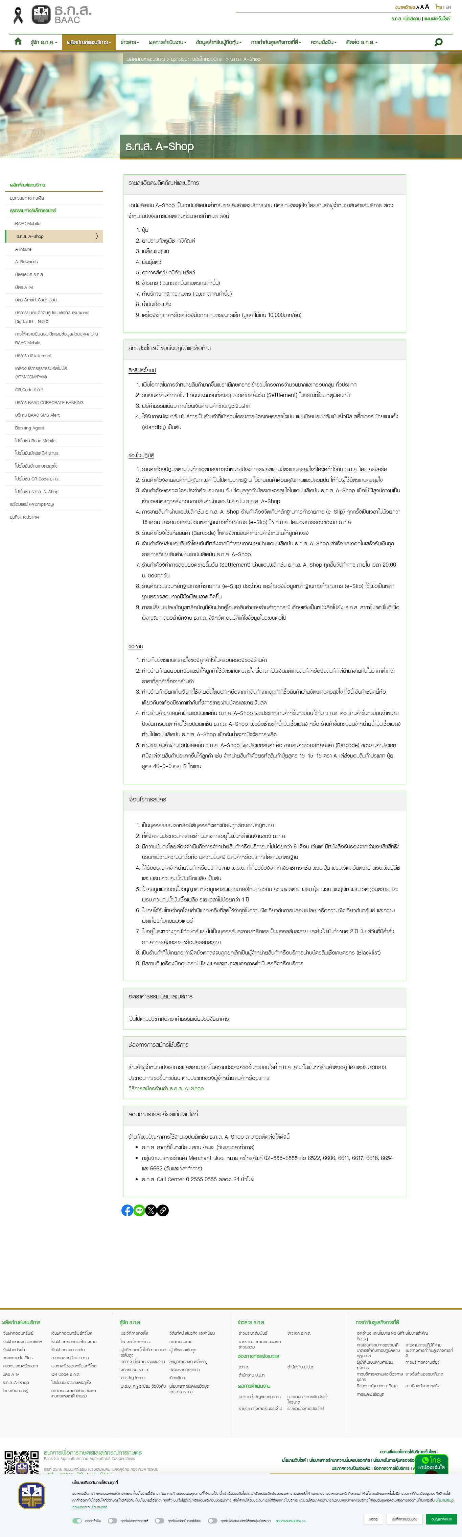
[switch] (77, 1520)
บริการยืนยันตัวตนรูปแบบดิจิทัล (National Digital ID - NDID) (52, 316)
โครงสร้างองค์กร (135, 1341)
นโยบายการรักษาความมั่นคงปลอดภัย (339, 1460)
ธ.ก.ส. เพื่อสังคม (407, 18)
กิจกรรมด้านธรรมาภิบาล (377, 1386)
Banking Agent (29, 427)
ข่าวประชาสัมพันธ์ (253, 1333)
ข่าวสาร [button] (128, 42)
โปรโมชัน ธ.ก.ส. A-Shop (37, 491)
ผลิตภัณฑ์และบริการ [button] (87, 42)
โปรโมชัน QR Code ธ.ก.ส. (38, 478)
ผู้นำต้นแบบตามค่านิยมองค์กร (375, 1364)
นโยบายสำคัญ (417, 1333)
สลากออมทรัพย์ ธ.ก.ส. (70, 1358)
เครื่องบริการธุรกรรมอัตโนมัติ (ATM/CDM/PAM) (41, 372)
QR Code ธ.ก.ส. (29, 389)
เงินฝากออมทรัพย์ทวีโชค (71, 1333)
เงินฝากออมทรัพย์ (18, 1333)
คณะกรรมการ (180, 1341)
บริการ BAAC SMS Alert (37, 415)
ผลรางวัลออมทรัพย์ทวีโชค (73, 1366)
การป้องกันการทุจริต (423, 1386)
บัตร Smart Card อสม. (36, 299)
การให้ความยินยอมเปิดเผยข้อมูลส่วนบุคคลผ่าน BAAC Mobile (56, 338)
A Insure (23, 249)
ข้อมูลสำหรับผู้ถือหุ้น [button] (217, 42)
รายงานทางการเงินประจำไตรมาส (307, 1399)
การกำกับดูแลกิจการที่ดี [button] (274, 42)
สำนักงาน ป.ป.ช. (300, 1367)
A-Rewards (26, 261)
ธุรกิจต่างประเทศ (24, 517)
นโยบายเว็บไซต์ (294, 1460)
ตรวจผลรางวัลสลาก (20, 1366)
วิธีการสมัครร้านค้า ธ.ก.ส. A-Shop (166, 1088)
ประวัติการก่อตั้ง (134, 1333)
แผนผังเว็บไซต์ (436, 18)
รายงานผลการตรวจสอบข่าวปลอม (260, 1344)
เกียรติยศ (177, 1377)
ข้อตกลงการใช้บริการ (392, 1468)
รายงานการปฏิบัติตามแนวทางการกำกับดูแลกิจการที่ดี (429, 1350)
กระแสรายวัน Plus (18, 1358)
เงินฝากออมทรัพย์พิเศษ (22, 1341)
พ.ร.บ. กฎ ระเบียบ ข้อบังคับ (143, 1386)
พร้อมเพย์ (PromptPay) (32, 504)
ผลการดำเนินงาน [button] (166, 42)
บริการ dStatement (33, 355)
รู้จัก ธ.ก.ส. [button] (42, 42)
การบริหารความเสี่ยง (423, 1362)
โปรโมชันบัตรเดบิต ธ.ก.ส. (37, 453)
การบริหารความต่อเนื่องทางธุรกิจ (380, 1376)
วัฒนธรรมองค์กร (184, 1369)
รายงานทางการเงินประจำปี (260, 1408)
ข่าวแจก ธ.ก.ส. (299, 1333)
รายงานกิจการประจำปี (305, 1408)
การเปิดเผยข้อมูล (370, 1394)
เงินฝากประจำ (14, 1349)
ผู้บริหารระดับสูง (183, 1349)
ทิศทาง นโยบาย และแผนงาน (143, 1361)
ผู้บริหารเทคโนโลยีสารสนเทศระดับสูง (143, 1352)
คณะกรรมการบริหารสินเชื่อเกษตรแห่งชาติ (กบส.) (73, 1393)
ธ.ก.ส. (244, 1367)
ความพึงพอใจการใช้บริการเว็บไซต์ (408, 1451)
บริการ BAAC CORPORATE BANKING (49, 402)
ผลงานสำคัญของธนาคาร (260, 1396)
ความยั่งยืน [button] (322, 42)
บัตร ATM (24, 287)
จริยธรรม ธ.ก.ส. (135, 1369)
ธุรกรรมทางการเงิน (27, 198)
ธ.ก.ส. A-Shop (245, 59)
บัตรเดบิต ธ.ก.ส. (29, 274)
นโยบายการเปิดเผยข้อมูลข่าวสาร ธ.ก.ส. (189, 1388)
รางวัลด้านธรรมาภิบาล (424, 1374)
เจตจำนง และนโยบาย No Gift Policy (380, 1335)
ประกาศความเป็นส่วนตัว (351, 1468)
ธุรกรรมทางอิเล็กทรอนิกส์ (197, 59)
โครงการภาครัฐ (15, 1390)
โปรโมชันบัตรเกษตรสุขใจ (36, 466)
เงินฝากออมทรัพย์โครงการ (73, 1341)
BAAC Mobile (27, 223)
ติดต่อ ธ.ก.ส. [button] (360, 42)
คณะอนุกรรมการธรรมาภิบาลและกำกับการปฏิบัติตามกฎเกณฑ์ (378, 1350)
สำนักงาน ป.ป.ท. (252, 1375)
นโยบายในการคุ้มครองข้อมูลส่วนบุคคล (404, 1460)
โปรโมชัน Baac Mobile (35, 440)
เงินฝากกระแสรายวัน (68, 1349)
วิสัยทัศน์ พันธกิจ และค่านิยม (192, 1333)
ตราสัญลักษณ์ (132, 1377)
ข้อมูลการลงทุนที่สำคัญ (188, 1361)
